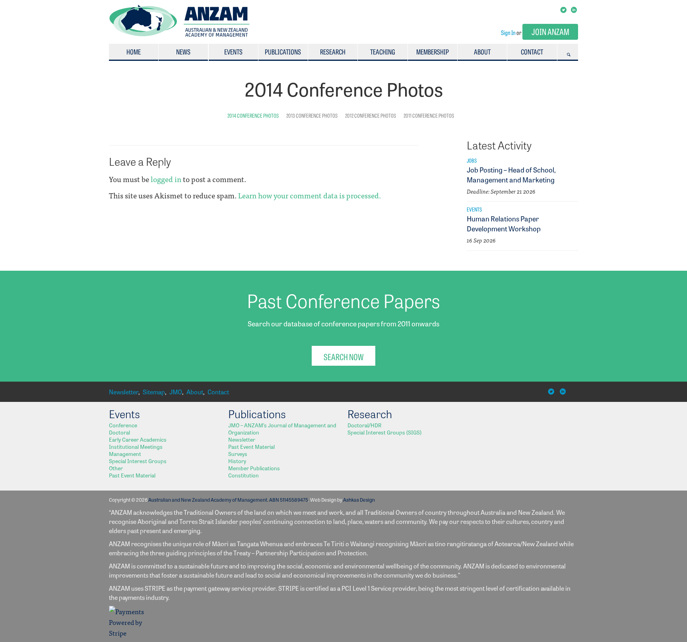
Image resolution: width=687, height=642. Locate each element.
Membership (432, 51)
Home (133, 51)
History (237, 461)
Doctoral (119, 432)
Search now (343, 356)
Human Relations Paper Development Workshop (504, 223)
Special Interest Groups (138, 461)
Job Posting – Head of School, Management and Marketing (511, 174)
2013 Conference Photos (312, 115)
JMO (175, 391)
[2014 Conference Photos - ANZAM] (179, 34)
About (482, 51)
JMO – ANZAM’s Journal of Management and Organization (282, 428)
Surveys (237, 454)
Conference (123, 425)
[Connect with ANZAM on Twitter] (563, 9)
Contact (532, 51)
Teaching (382, 51)
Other (116, 468)
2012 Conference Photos (370, 115)
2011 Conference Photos (429, 115)
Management (125, 454)
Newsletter (123, 391)
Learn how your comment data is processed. (309, 195)
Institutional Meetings (136, 446)
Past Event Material (132, 475)
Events (233, 51)
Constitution (243, 475)
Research (332, 51)
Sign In (508, 32)
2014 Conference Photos (253, 115)
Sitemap (154, 391)
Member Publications (254, 468)
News (183, 51)
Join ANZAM (550, 31)
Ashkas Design (359, 499)
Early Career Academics (138, 439)
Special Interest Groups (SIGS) (384, 432)
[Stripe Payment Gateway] (129, 632)
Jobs (472, 160)
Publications (283, 51)
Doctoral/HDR (364, 425)
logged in (166, 179)
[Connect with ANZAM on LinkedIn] (574, 9)
